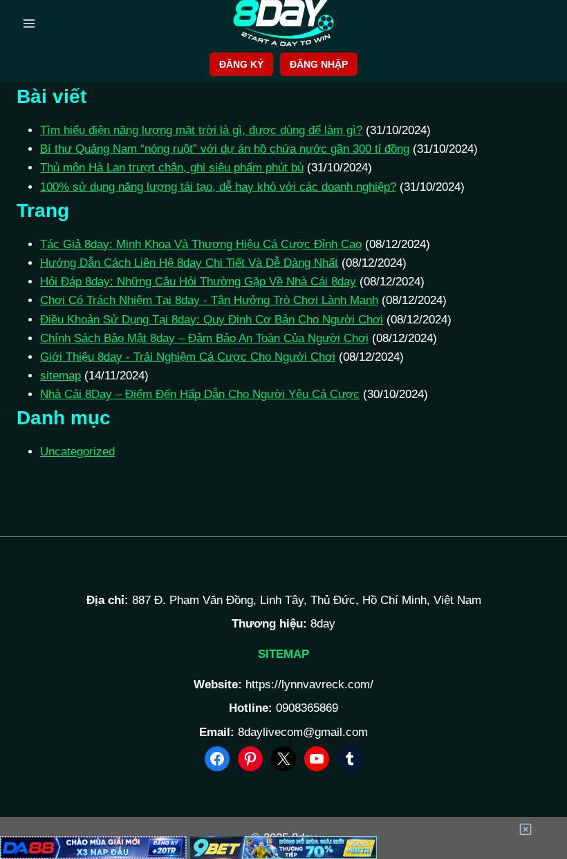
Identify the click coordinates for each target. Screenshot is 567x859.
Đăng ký (241, 64)
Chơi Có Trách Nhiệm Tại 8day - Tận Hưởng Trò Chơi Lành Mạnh (209, 300)
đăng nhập (319, 64)
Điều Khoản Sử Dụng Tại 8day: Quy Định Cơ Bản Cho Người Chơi (211, 319)
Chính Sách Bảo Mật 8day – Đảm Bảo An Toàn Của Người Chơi (204, 338)
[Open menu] (29, 23)
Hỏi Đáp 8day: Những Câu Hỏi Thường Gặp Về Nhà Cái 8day (198, 281)
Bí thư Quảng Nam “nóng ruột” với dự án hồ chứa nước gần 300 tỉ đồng (224, 148)
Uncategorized (77, 451)
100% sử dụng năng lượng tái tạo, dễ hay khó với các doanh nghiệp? (218, 186)
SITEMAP (283, 654)
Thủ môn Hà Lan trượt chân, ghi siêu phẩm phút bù (172, 167)
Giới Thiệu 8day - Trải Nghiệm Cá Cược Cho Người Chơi (187, 357)
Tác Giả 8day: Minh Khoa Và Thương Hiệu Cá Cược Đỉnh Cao (201, 244)
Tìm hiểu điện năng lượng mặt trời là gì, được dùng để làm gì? (201, 130)
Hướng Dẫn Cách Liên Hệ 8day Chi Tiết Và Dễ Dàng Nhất (189, 263)
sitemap (60, 375)
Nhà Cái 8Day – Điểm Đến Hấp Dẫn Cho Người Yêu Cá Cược (200, 394)
